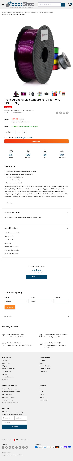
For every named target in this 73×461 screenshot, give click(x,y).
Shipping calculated (17, 122)
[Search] (63, 5)
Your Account (6, 360)
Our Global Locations (7, 440)
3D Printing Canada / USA (12, 110)
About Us (42, 360)
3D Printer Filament (30, 12)
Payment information (8, 377)
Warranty (4, 374)
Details (11, 157)
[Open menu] (3, 4)
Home (3, 12)
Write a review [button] (36, 277)
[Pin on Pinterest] (60, 112)
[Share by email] (67, 112)
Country (7, 297)
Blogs (41, 391)
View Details (28, 157)
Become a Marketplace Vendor (11, 391)
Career (42, 363)
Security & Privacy (45, 368)
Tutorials (42, 397)
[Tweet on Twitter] (64, 112)
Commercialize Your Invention (10, 402)
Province (32, 297)
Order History (6, 363)
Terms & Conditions (45, 366)
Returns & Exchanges (8, 368)
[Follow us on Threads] (26, 447)
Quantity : (7, 132)
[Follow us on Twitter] (6, 447)
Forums (42, 389)
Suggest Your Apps (7, 400)
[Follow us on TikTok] (20, 447)
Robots (9, 12)
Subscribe (14, 426)
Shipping (4, 366)
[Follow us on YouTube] (16, 447)
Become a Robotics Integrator (10, 389)
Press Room (43, 371)
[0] (70, 4)
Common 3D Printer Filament (44, 12)
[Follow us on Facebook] (3, 447)
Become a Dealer (7, 394)
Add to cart (36, 141)
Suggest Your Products (8, 397)
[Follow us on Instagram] (10, 447)
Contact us (5, 379)
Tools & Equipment (18, 12)
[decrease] (13, 132)
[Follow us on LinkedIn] (23, 447)
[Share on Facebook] (57, 112)
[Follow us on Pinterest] (13, 447)
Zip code (57, 297)
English (24, 440)
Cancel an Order (6, 371)
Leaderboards (44, 400)
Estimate (10, 307)
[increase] (24, 132)
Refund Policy (8, 316)
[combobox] (49, 4)
